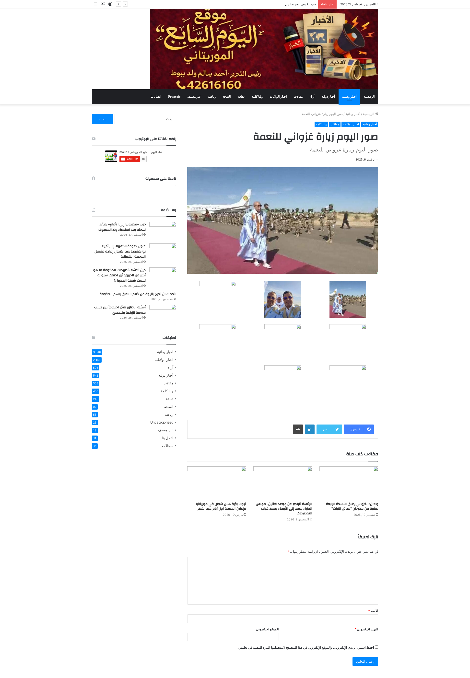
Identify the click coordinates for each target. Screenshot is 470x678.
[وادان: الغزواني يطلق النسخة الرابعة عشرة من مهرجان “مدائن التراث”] (348, 482)
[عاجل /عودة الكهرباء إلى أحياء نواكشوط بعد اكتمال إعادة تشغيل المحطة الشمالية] (162, 252)
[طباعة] (298, 429)
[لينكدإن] (310, 429)
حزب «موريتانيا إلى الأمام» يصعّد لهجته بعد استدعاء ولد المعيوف (122, 227)
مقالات (298, 96)
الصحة (227, 96)
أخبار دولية (328, 96)
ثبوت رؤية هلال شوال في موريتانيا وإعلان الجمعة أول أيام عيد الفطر (221, 506)
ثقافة (241, 96)
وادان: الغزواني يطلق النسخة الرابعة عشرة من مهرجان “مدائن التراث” (352, 506)
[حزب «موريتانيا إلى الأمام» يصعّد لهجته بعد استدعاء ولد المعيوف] (162, 231)
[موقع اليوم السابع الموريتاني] (264, 49)
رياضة (212, 96)
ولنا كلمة (257, 96)
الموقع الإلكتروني (267, 629)
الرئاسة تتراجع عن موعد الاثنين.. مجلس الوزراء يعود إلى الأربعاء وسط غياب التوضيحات (284, 509)
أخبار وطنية (349, 96)
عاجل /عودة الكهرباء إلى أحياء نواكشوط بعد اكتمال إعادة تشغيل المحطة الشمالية (120, 251)
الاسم (373, 611)
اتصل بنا (156, 96)
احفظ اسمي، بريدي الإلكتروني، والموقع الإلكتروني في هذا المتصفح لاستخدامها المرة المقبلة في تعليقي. (305, 647)
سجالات (167, 446)
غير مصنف (194, 96)
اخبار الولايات (278, 96)
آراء (312, 96)
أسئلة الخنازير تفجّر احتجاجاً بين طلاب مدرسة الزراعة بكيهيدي (120, 310)
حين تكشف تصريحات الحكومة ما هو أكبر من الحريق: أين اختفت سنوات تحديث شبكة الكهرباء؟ (252, 4)
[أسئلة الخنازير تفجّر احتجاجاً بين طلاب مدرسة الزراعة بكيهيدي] (162, 314)
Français (174, 96)
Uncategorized (161, 422)
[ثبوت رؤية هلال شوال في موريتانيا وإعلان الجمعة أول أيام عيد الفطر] (216, 482)
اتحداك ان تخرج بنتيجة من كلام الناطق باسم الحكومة (138, 294)
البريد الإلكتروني (366, 629)
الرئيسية (369, 96)
